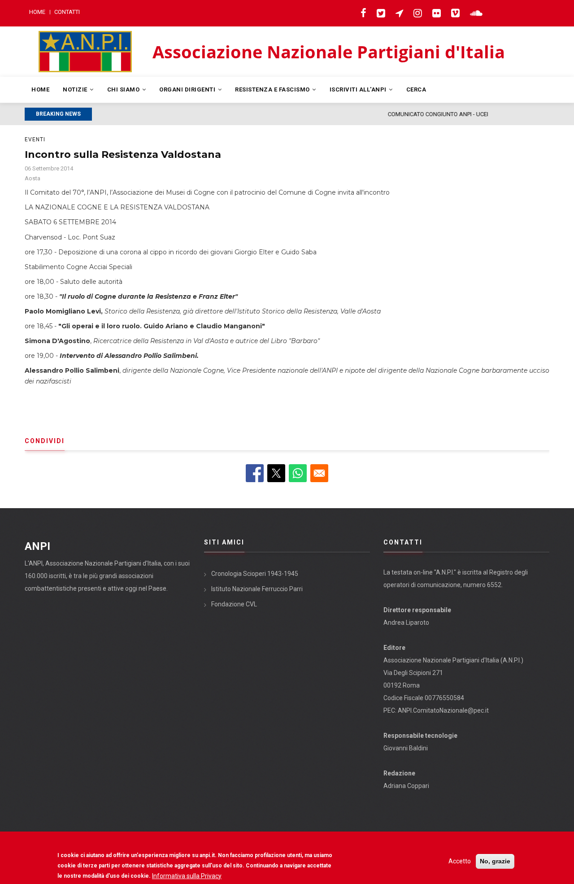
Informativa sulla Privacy (187, 875)
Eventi (35, 139)
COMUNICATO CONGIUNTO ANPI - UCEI (167, 114)
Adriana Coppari (406, 785)
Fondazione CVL (234, 604)
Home (37, 12)
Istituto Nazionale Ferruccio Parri (257, 588)
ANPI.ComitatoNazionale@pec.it (443, 710)
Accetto (459, 861)
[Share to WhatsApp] (298, 473)
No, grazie (495, 861)
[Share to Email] (319, 473)
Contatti (67, 12)
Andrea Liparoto (406, 622)
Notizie (76, 89)
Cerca (416, 89)
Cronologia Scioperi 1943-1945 (254, 573)
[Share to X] (276, 473)
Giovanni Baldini (405, 748)
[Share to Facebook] (255, 473)
